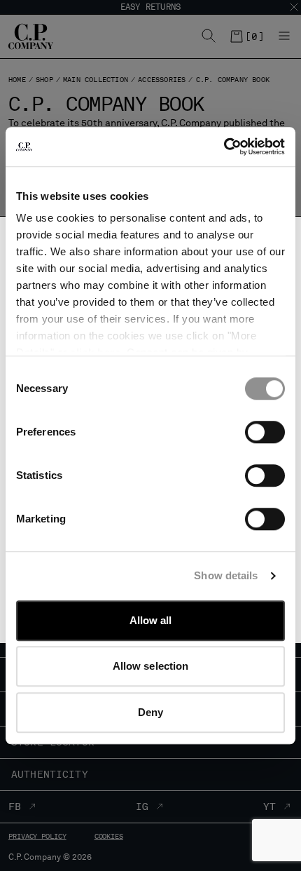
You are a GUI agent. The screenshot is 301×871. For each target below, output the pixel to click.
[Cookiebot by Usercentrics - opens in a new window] (223, 146)
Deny (150, 712)
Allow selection (151, 666)
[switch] (265, 432)
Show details (226, 575)
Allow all (151, 620)
